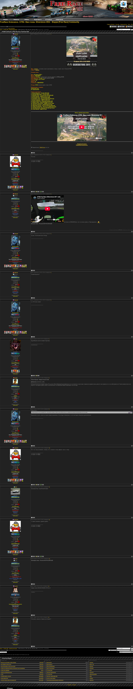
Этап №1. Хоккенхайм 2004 (52, 676)
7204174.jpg (42, 147)
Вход (74, 14)
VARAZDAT (16, 154)
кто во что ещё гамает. (51, 678)
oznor (42, 670)
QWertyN (16, 193)
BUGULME (41, 680)
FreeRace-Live (63, 14)
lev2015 (16, 586)
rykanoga (91, 662)
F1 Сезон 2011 (49, 674)
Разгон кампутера (4, 678)
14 (48, 586)
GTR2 (2, 674)
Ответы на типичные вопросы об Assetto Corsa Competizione (13, 668)
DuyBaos (91, 678)
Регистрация (69, 14)
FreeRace (74, 684)
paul (16, 486)
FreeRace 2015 (5, 29)
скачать (36, 68)
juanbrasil (91, 666)
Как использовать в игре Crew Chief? (8, 666)
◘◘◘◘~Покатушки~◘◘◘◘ (13, 29)
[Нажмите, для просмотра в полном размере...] (81, 66)
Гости (123, 11)
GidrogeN (16, 233)
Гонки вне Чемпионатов (51, 672)
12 (49, 519)
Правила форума (123, 24)
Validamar (41, 672)
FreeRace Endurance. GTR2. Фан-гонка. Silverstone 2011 (27, 29)
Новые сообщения (111, 24)
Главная (57, 14)
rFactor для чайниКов (5, 670)
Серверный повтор (82, 143)
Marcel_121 (92, 664)
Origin (16, 558)
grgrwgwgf (91, 668)
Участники (117, 24)
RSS (76, 14)
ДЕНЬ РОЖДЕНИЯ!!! (51, 666)
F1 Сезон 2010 (49, 670)
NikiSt (91, 676)
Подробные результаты (82, 145)
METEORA (13, 28)
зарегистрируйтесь (128, 13)
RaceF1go (91, 680)
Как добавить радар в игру (6, 664)
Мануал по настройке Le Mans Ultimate (8, 662)
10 (49, 447)
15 (48, 617)
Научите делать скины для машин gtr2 (8, 680)
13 (49, 558)
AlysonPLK (92, 672)
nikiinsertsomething (93, 674)
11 (49, 486)
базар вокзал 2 (49, 664)
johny (16, 338)
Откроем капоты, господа (6, 676)
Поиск (129, 24)
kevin (91, 670)
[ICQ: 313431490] (42, 191)
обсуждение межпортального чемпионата (55, 680)
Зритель (123, 9)
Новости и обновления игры (6, 672)
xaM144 (9, 28)
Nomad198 (41, 676)
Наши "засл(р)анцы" (50, 668)
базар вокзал (49, 662)
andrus (16, 377)
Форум (1, 29)
